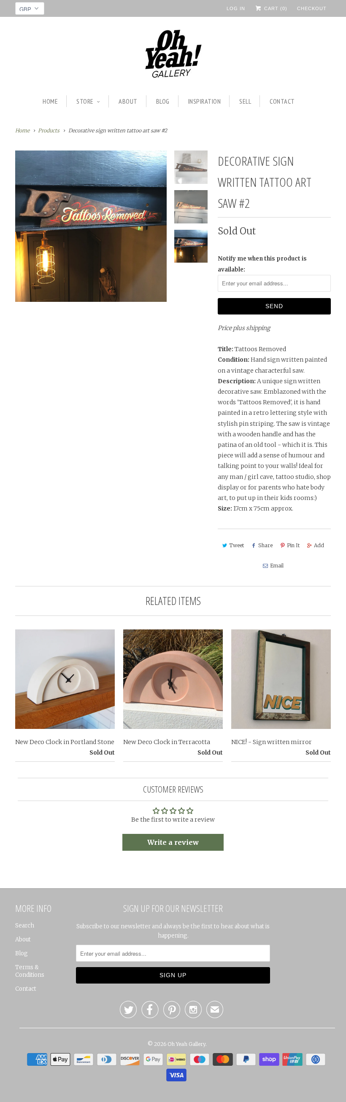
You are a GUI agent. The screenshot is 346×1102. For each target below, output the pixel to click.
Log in (236, 8)
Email (277, 565)
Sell (245, 101)
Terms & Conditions (29, 971)
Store (85, 101)
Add (319, 545)
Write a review (173, 842)
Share (265, 545)
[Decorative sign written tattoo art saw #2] (91, 226)
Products (48, 130)
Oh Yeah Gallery (186, 1044)
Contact (282, 101)
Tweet (236, 545)
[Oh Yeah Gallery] (173, 55)
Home (50, 101)
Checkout (312, 8)
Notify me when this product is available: (262, 264)
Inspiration (204, 101)
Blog (163, 101)
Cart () (274, 8)
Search (24, 925)
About (128, 101)
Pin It (293, 545)
